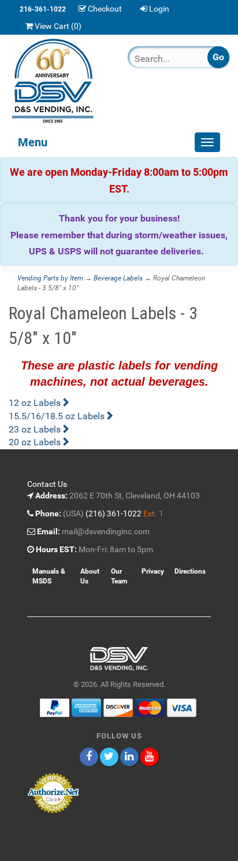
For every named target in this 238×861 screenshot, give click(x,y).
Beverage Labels (118, 278)
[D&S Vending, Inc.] (59, 81)
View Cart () (58, 26)
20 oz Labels (35, 442)
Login (159, 8)
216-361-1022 (43, 9)
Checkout (105, 8)
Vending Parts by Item (50, 278)
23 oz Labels (35, 429)
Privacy (153, 571)
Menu (32, 142)
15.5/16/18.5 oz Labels (57, 416)
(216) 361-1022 (113, 513)
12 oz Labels (35, 402)
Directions (190, 571)
